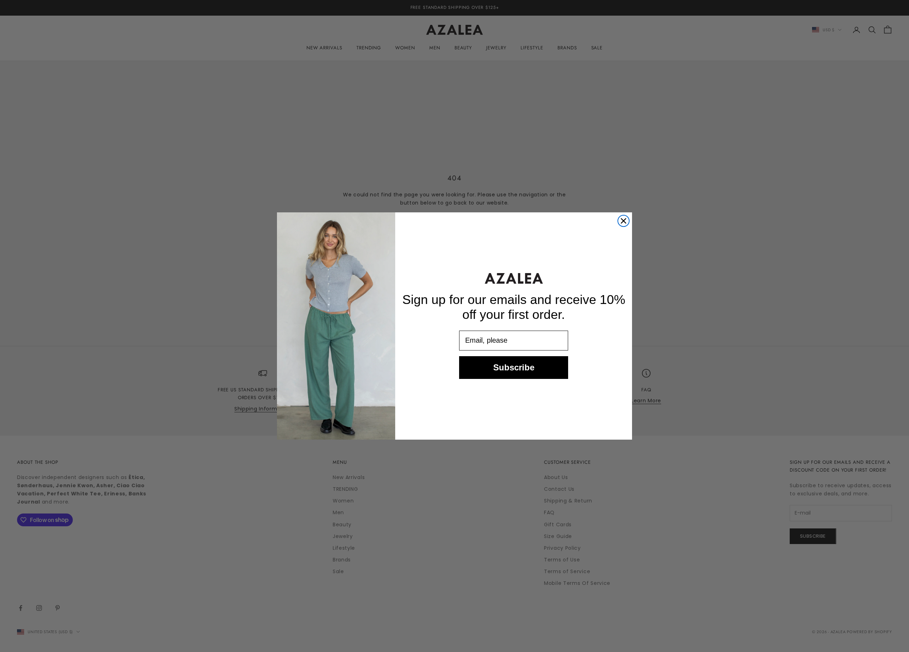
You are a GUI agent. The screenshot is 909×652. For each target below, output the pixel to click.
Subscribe (513, 367)
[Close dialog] (623, 221)
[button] (514, 278)
